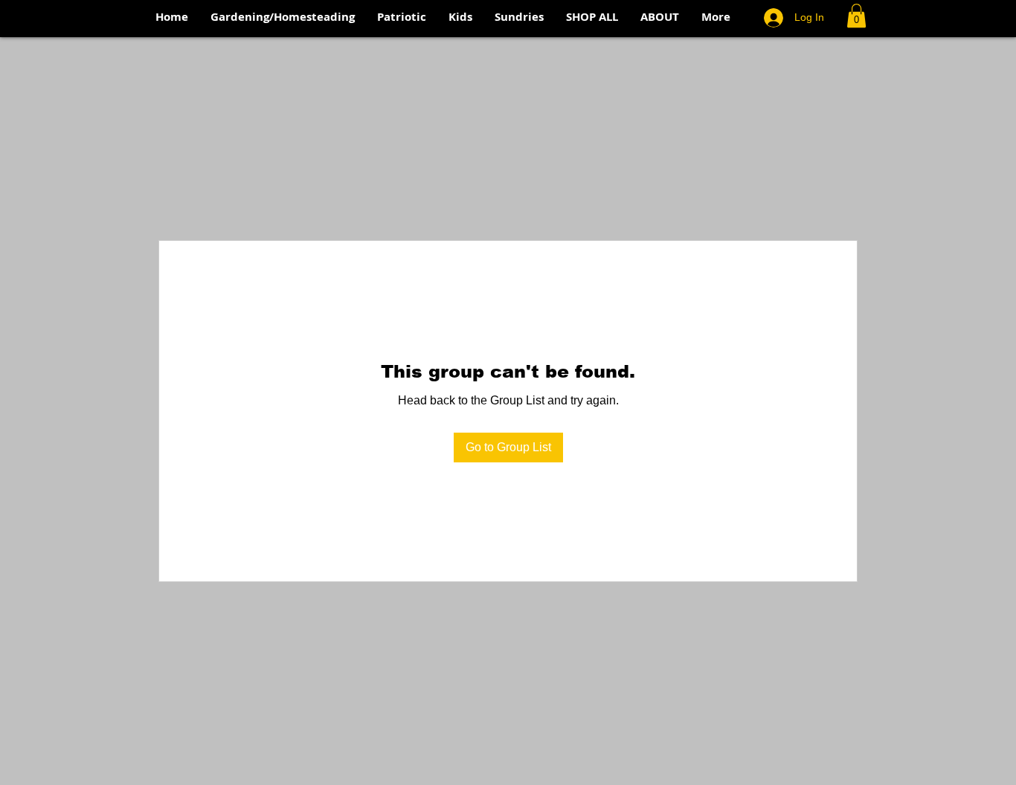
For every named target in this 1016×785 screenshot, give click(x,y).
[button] (856, 16)
